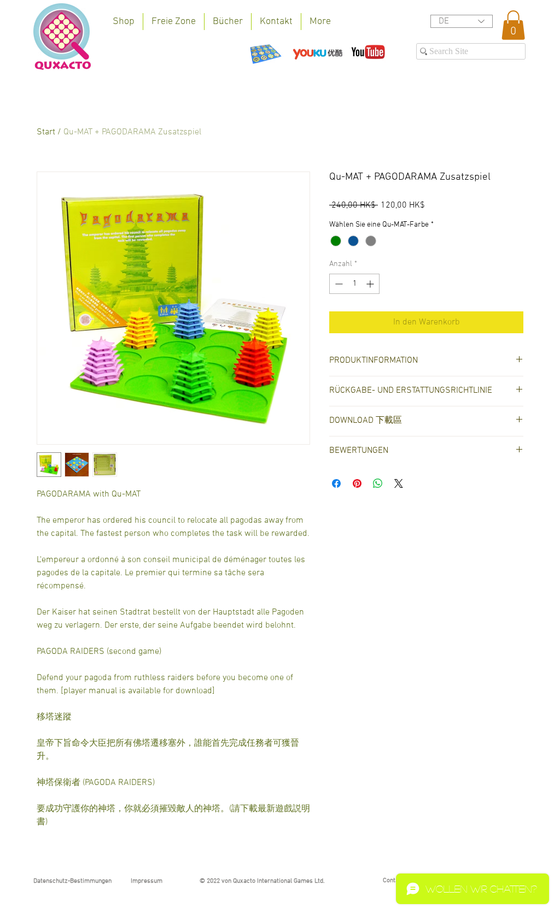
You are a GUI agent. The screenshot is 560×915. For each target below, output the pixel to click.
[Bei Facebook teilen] (336, 483)
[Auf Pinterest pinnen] (357, 483)
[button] (513, 25)
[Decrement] (338, 283)
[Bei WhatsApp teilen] (377, 483)
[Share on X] (398, 483)
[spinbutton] (354, 283)
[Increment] (371, 283)
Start (46, 132)
